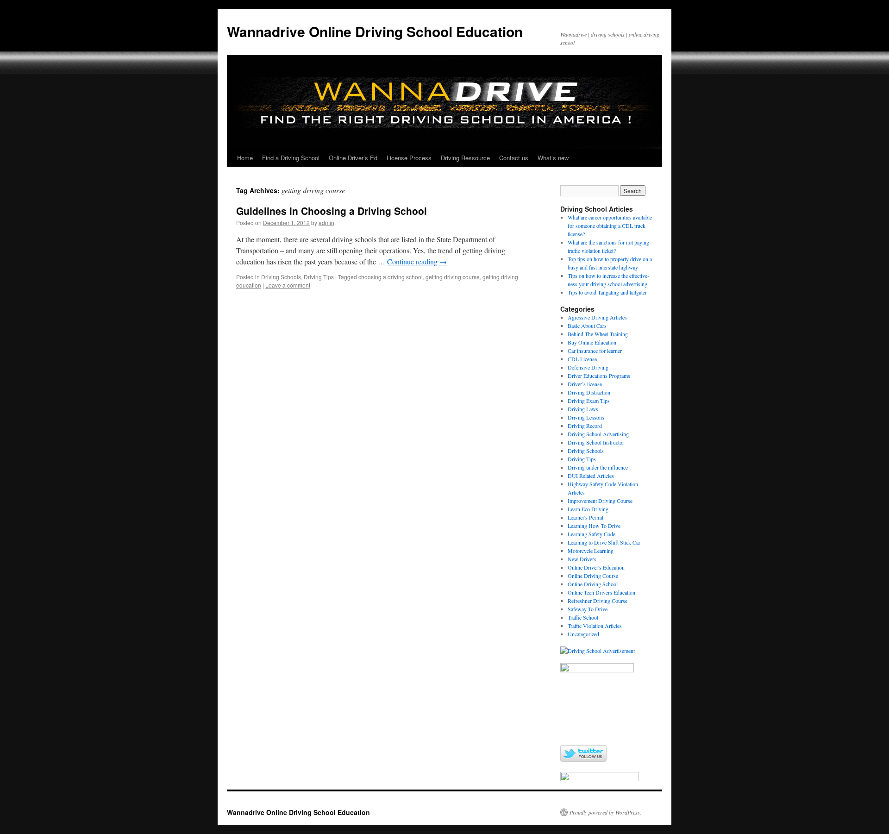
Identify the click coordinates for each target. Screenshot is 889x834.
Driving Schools (281, 277)
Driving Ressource (465, 157)
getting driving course (453, 277)
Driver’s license (585, 384)
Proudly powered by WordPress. (605, 812)
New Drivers (582, 559)
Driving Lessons (586, 417)
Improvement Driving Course (600, 500)
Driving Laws (583, 409)
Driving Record (585, 425)
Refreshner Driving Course (597, 600)
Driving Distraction (589, 392)
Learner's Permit (585, 517)
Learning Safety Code (591, 534)
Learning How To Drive (594, 525)
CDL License (582, 359)
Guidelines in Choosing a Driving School (331, 211)
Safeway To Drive (587, 609)
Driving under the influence (598, 467)
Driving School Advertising (598, 434)
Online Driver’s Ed (353, 157)
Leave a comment (287, 285)
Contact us (513, 157)
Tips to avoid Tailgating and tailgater (607, 292)
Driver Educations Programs (599, 375)
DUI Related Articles (591, 475)
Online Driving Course (593, 575)
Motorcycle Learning (591, 550)
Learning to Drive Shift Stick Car (604, 542)
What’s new (553, 157)
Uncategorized (583, 634)
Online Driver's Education (596, 567)
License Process (409, 157)
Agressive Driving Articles (597, 317)
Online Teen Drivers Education (601, 592)
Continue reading (417, 261)
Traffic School (583, 617)
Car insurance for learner (595, 350)
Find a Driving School (290, 157)
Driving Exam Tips (589, 400)
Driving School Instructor (596, 442)
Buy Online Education (592, 342)
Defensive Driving (588, 367)
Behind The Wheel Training (598, 334)
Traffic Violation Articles (595, 625)
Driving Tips (319, 277)
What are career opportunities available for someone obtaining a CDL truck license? (610, 225)
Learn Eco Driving (588, 509)
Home (245, 157)
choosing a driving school (390, 277)
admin (326, 222)
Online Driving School (593, 584)
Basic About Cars (587, 325)
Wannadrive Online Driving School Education (375, 31)
